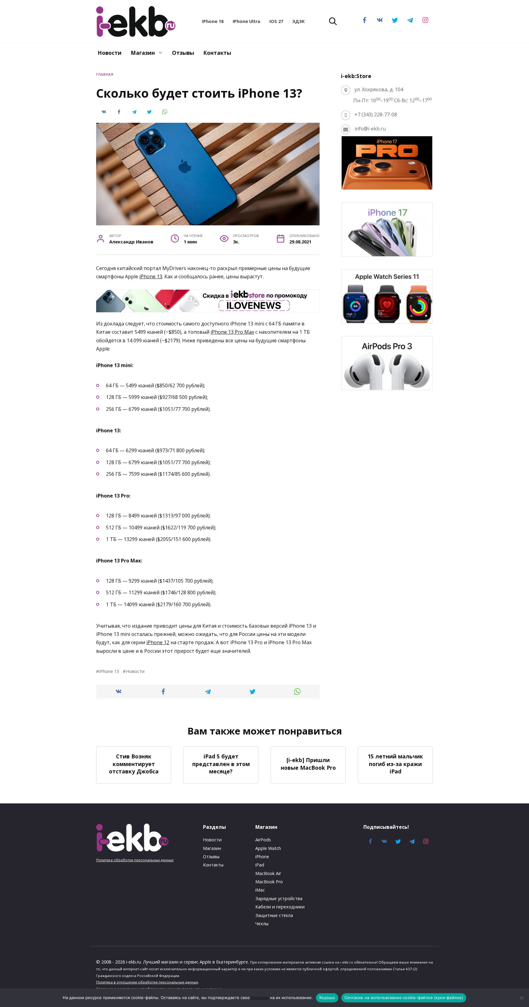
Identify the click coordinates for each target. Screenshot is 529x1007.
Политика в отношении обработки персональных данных (147, 982)
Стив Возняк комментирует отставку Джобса (134, 764)
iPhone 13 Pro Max (232, 332)
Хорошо (327, 997)
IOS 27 (276, 21)
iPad (259, 865)
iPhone (262, 856)
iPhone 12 (157, 642)
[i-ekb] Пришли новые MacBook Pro (308, 763)
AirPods (263, 840)
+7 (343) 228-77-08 (376, 114)
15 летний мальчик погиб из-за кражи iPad (395, 764)
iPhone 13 (150, 276)
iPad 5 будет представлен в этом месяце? (221, 764)
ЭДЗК (298, 21)
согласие (260, 997)
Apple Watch (268, 848)
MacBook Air (268, 873)
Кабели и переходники (280, 907)
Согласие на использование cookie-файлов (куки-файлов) (403, 997)
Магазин (143, 52)
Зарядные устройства (278, 898)
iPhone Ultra (246, 21)
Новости (110, 52)
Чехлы (261, 923)
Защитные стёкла (274, 915)
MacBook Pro (269, 882)
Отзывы (183, 52)
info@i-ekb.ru (370, 128)
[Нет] (521, 998)
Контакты (217, 52)
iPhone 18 (212, 21)
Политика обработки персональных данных (135, 860)
